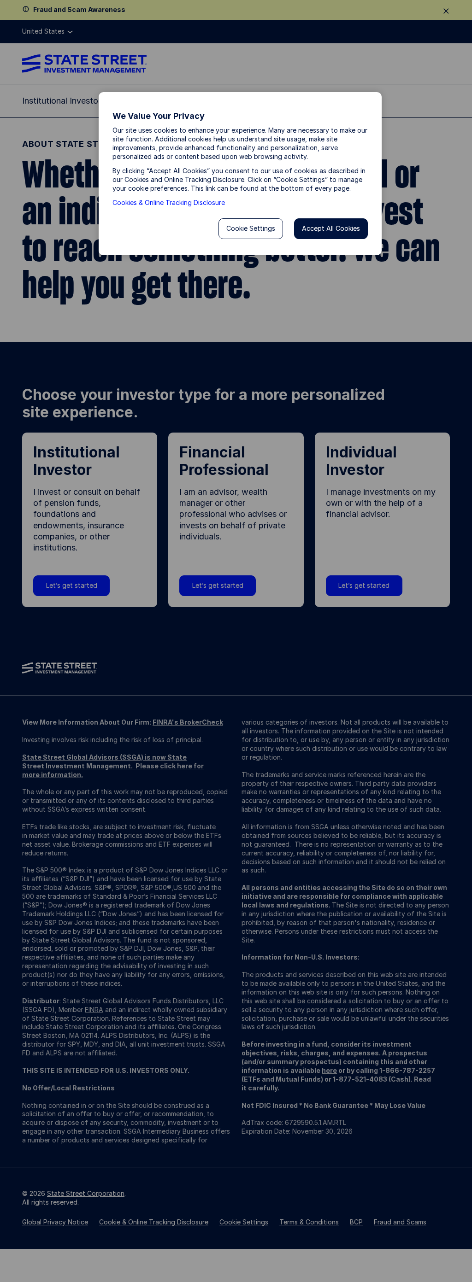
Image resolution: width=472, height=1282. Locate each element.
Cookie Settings (250, 228)
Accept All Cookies (331, 228)
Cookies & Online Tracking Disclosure (168, 202)
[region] (240, 173)
